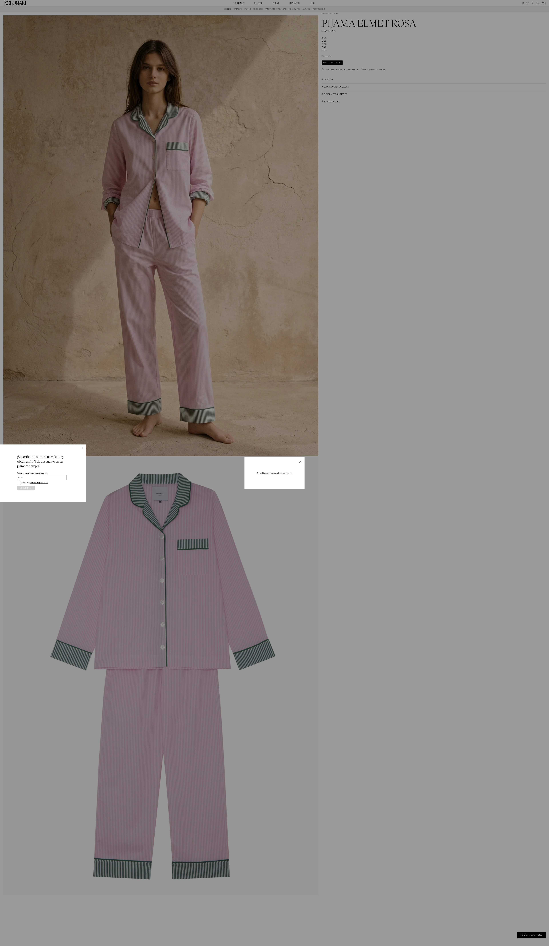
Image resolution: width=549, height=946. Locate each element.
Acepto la (34, 482)
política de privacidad (39, 482)
